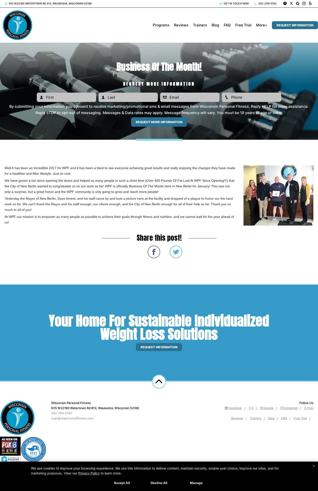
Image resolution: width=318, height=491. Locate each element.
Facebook (235, 408)
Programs (161, 25)
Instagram (290, 408)
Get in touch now (236, 3)
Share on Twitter (176, 252)
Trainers (200, 25)
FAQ (227, 25)
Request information (159, 347)
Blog (215, 25)
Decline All (159, 483)
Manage (196, 483)
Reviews (181, 25)
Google (268, 408)
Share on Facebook (154, 252)
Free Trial (243, 25)
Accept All (122, 483)
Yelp (310, 408)
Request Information (295, 25)
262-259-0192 (267, 3)
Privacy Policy (89, 473)
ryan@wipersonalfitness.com (72, 418)
